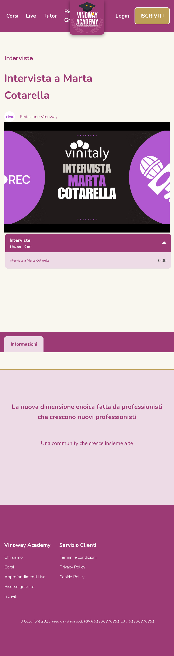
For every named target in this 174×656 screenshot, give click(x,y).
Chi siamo (13, 557)
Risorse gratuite (19, 586)
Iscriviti (10, 596)
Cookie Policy (72, 577)
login (122, 15)
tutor (50, 15)
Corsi (9, 567)
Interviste (18, 58)
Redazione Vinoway (39, 117)
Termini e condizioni (78, 557)
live (31, 15)
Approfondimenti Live (24, 577)
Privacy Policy (72, 567)
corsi (12, 15)
